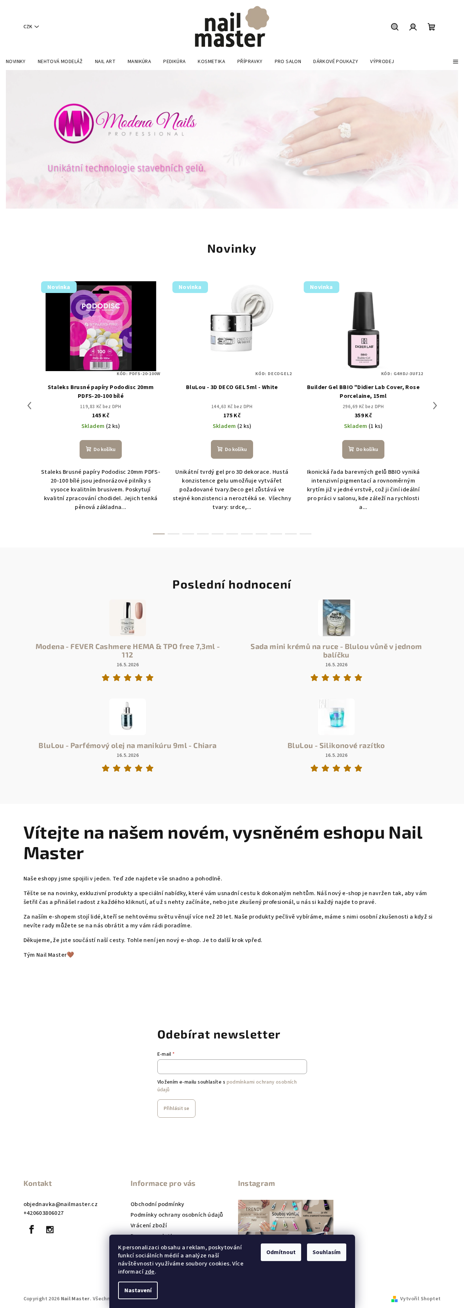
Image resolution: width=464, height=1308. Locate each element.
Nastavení (137, 1290)
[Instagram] (49, 1229)
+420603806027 (43, 1213)
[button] (23, 139)
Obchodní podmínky (157, 1204)
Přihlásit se (176, 1108)
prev (29, 405)
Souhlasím (327, 1252)
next (435, 405)
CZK (27, 26)
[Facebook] (31, 1229)
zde (150, 1272)
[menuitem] (16, 61)
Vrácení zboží (149, 1225)
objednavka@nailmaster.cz (60, 1204)
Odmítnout (281, 1252)
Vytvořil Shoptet (420, 1298)
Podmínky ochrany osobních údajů (177, 1215)
